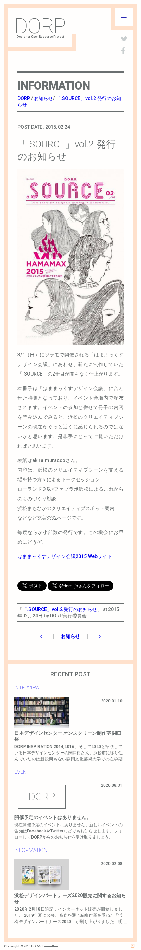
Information (30, 850)
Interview (27, 688)
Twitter (57, 831)
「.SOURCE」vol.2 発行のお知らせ (59, 609)
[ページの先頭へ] (133, 946)
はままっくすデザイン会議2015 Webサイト (64, 556)
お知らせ (70, 636)
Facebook (36, 831)
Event (21, 772)
